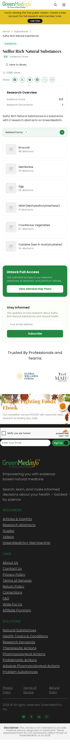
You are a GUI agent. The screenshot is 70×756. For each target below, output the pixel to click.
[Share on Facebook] (15, 79)
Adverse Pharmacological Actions (31, 665)
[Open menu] (63, 4)
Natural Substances (19, 630)
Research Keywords (19, 642)
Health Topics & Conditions (25, 636)
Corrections (12, 592)
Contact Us (12, 568)
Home (6, 31)
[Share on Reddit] (37, 79)
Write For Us (12, 604)
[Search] (55, 5)
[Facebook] (31, 716)
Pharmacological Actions (24, 654)
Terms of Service (30, 690)
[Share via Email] (52, 79)
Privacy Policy (14, 574)
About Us (10, 562)
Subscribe (35, 334)
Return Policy (13, 586)
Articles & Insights (17, 519)
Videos (8, 536)
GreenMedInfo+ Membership (26, 542)
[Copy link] (44, 79)
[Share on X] (22, 79)
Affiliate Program (17, 610)
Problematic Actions (20, 660)
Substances (21, 31)
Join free (35, 20)
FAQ (6, 598)
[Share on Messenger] (29, 79)
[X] (46, 716)
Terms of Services (17, 580)
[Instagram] (23, 716)
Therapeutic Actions (19, 648)
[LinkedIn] (38, 716)
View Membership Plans (35, 289)
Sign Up (58, 443)
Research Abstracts (19, 524)
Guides (8, 530)
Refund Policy (54, 690)
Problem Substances (20, 671)
